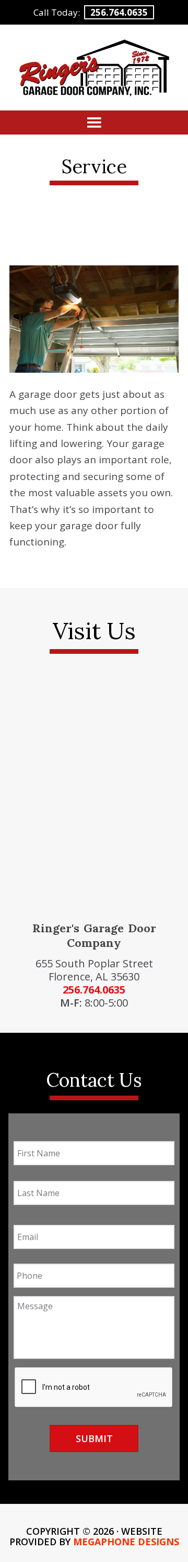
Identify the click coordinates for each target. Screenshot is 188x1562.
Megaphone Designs (126, 1541)
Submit (94, 1438)
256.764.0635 (119, 12)
